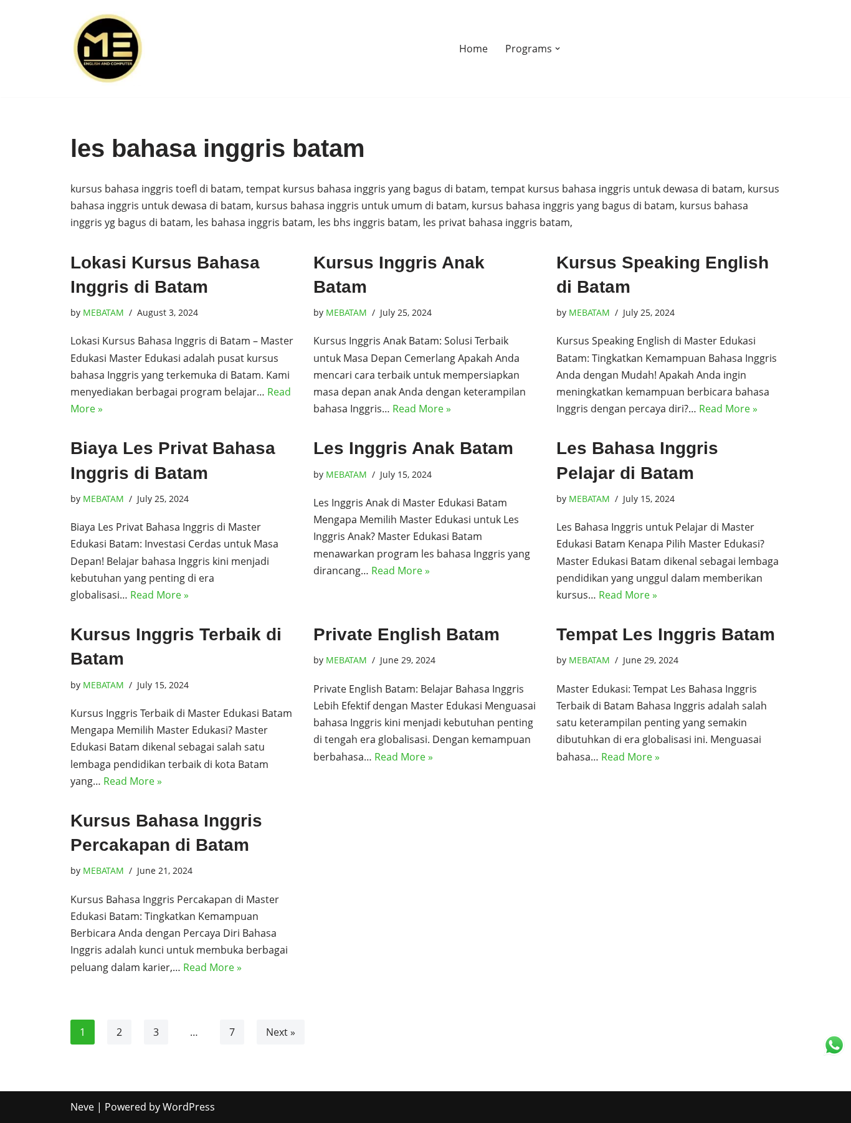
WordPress (189, 1107)
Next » (280, 1032)
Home (473, 48)
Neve (82, 1107)
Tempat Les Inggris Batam (665, 634)
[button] (557, 48)
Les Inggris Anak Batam (413, 448)
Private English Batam (406, 634)
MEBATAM (103, 312)
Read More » (421, 408)
